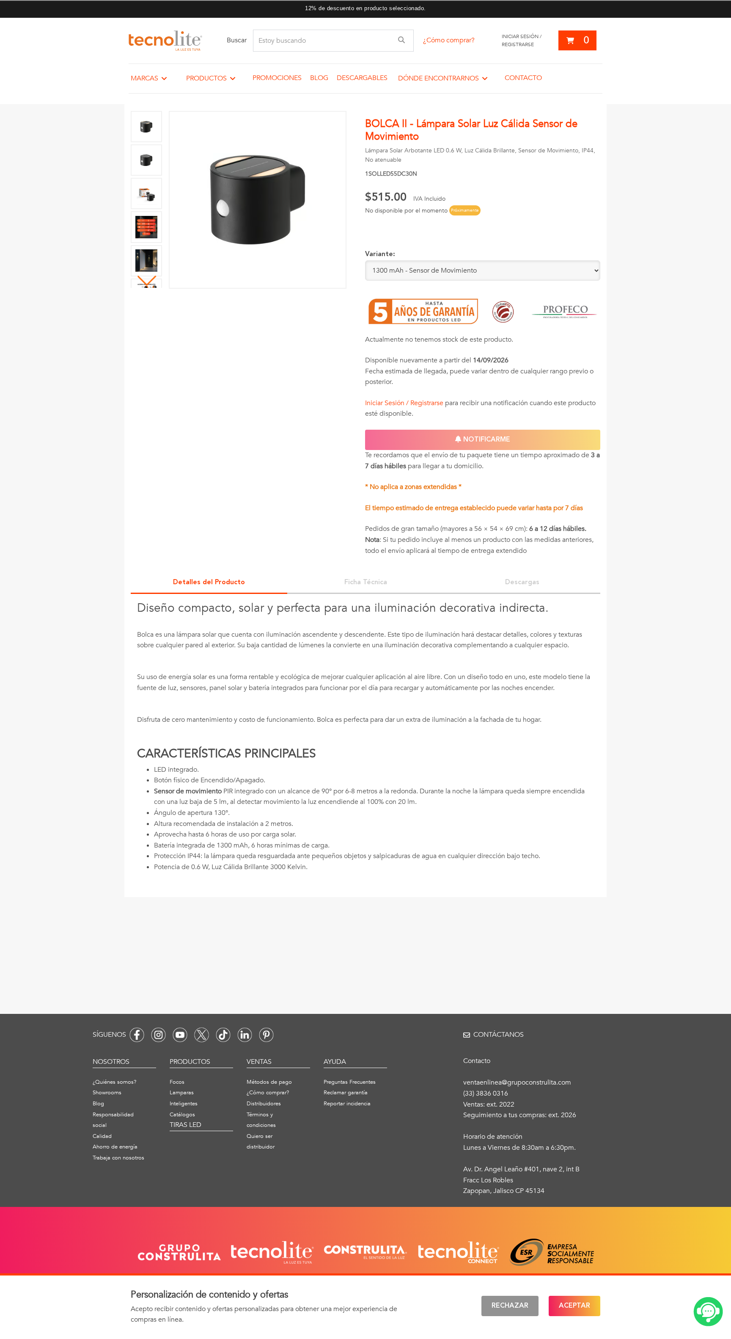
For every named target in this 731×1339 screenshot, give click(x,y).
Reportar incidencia (347, 1103)
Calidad (102, 1136)
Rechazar (510, 1306)
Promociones (277, 78)
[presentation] (365, 741)
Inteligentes (184, 1103)
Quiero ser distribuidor (261, 1141)
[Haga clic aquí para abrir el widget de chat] (708, 1311)
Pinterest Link (266, 1035)
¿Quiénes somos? (114, 1082)
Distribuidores (264, 1103)
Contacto (523, 78)
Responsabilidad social (113, 1120)
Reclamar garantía (346, 1092)
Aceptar (574, 1306)
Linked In (245, 1035)
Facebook (137, 1035)
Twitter (201, 1035)
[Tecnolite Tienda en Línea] (165, 40)
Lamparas (182, 1092)
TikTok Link (223, 1035)
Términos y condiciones (261, 1120)
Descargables (362, 78)
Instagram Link (158, 1035)
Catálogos (182, 1114)
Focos (177, 1082)
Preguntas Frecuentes (350, 1082)
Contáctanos (498, 1034)
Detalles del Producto (209, 582)
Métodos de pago (269, 1082)
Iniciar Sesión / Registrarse (404, 403)
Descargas (522, 582)
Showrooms (107, 1092)
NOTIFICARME (485, 439)
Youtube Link (180, 1035)
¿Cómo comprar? (449, 40)
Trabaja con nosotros (118, 1158)
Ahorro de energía (115, 1147)
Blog (319, 78)
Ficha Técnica (365, 582)
